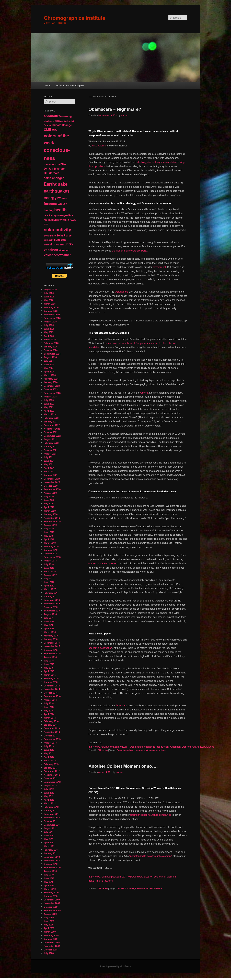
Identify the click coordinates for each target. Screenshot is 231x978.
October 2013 (50, 735)
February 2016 (51, 635)
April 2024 (49, 371)
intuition (48, 215)
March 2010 (50, 889)
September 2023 (52, 393)
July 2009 (49, 917)
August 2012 (50, 785)
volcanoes (51, 255)
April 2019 (49, 539)
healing (49, 210)
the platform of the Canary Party (129, 250)
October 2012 (50, 778)
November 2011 (52, 817)
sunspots (60, 240)
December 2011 (52, 814)
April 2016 (49, 628)
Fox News (129, 888)
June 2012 (49, 792)
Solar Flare (50, 235)
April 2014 (49, 714)
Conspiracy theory (126, 750)
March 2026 (50, 303)
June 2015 (49, 664)
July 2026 (49, 293)
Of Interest (103, 750)
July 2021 (49, 457)
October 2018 (50, 553)
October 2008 (50, 949)
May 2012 (48, 796)
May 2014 (48, 710)
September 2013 (52, 739)
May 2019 (48, 535)
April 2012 (49, 799)
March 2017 (50, 589)
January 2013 (50, 767)
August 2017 (50, 574)
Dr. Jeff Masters (54, 168)
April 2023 (49, 410)
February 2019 (51, 546)
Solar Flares (64, 235)
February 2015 (51, 678)
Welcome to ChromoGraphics (70, 85)
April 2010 (49, 885)
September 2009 (52, 910)
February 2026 (51, 307)
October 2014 (50, 692)
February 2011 (51, 849)
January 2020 (50, 514)
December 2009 (52, 899)
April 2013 (49, 756)
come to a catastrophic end (103, 563)
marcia (124, 115)
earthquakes (57, 191)
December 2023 (52, 385)
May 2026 (48, 300)
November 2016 (52, 603)
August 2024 (50, 357)
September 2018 (52, 557)
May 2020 (48, 503)
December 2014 (52, 685)
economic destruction (100, 647)
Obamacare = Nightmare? (114, 109)
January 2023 (50, 421)
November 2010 (52, 860)
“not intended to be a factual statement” (150, 856)
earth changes (54, 178)
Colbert (120, 888)
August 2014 (50, 699)
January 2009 (50, 939)
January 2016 (50, 639)
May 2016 (48, 624)
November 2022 (52, 428)
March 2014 (50, 717)
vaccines (51, 249)
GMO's (62, 204)
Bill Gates (59, 121)
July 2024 (49, 360)
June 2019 (49, 532)
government (159, 267)
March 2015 (50, 674)
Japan (56, 215)
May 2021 (48, 464)
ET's (60, 198)
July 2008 (49, 953)
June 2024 (49, 364)
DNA (63, 164)
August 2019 (50, 524)
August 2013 (50, 742)
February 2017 (51, 592)
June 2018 (49, 567)
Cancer (47, 125)
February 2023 (51, 417)
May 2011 (48, 839)
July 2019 (49, 528)
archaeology (66, 116)
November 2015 (52, 646)
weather (65, 255)
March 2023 (50, 414)
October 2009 (50, 906)
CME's (54, 130)
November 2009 (52, 903)
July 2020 (49, 496)
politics (162, 750)
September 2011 (52, 824)
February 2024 (51, 378)
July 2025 (49, 325)
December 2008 (52, 942)
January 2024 (50, 382)
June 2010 (49, 878)
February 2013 (51, 764)
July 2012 (49, 789)
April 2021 (49, 467)
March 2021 (50, 471)
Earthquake (55, 184)
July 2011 (49, 831)
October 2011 (50, 821)
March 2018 (50, 571)
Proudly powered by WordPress (115, 966)
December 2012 (52, 771)
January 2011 (50, 853)
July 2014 (49, 703)
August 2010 (50, 871)
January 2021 (50, 475)
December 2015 (52, 642)
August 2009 (50, 914)
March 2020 (50, 510)
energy (50, 197)
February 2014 (51, 721)
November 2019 (52, 517)
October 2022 (50, 432)
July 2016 (49, 617)
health (60, 210)
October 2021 (50, 450)
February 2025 (51, 343)
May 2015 (48, 667)
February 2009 (51, 935)
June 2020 (49, 499)
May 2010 (48, 881)
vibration (64, 250)
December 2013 (52, 728)
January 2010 (50, 896)
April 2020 (49, 507)
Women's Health (154, 888)
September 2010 (52, 867)
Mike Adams (99, 145)
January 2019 (50, 549)
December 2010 (52, 856)
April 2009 (49, 928)
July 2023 (49, 400)
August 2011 (50, 828)
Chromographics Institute (74, 17)
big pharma (49, 121)
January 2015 (50, 682)
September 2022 (52, 435)
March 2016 (50, 632)
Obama (144, 392)
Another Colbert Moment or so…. (123, 766)
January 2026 (50, 310)
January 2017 (50, 596)
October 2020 (50, 485)
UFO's (68, 244)
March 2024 (50, 375)
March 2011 (50, 846)
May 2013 (48, 753)
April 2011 (49, 842)
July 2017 (49, 578)
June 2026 (49, 296)
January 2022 (50, 446)
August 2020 (50, 492)
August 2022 (50, 439)
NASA (73, 219)
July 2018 (49, 564)
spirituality (48, 240)
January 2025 (50, 346)
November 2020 (52, 482)
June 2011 (49, 835)
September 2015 (52, 653)
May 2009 (48, 924)
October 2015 (50, 649)
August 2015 (50, 657)
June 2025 (49, 328)
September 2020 (52, 489)
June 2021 (49, 460)
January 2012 (50, 810)
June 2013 (49, 749)
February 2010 (51, 892)
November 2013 (52, 731)
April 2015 (49, 671)
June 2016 (49, 621)
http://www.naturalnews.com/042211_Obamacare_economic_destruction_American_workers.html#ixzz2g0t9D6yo (151, 746)
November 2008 (52, 946)
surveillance (51, 244)
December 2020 (52, 478)
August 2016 (50, 614)
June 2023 (49, 403)
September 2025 (52, 318)
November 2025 (52, 314)
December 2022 (52, 425)
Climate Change (62, 125)
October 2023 (50, 389)
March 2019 (50, 542)
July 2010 (49, 874)
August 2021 (50, 453)
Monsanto (63, 219)
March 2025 (50, 339)
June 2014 (49, 707)
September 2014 (52, 696)
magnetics (66, 215)
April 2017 (49, 585)
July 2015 (49, 660)
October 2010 (50, 864)
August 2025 (50, 321)
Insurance (140, 750)
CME (47, 129)
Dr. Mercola (51, 173)
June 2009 (49, 921)
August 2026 (50, 289)
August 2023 (50, 396)
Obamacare (121, 291)
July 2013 (49, 746)
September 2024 (52, 353)
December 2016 (52, 599)
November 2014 (52, 689)
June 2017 (49, 582)
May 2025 (48, 332)
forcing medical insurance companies (150, 814)
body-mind (69, 121)
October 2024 (50, 350)
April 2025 (49, 335)
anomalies (52, 115)
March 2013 (50, 760)
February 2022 (51, 442)
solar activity (57, 229)
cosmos (48, 164)
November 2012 (52, 774)
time (62, 244)
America (120, 705)
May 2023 (48, 407)
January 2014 (50, 724)
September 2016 (52, 610)
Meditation (50, 219)
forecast (50, 203)
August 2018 (50, 560)
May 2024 (48, 368)
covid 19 (56, 164)
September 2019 (52, 521)
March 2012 (50, 803)
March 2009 (50, 931)
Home (47, 85)
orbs (46, 223)
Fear (65, 198)
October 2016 (50, 607)
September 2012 (52, 781)
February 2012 (51, 806)
